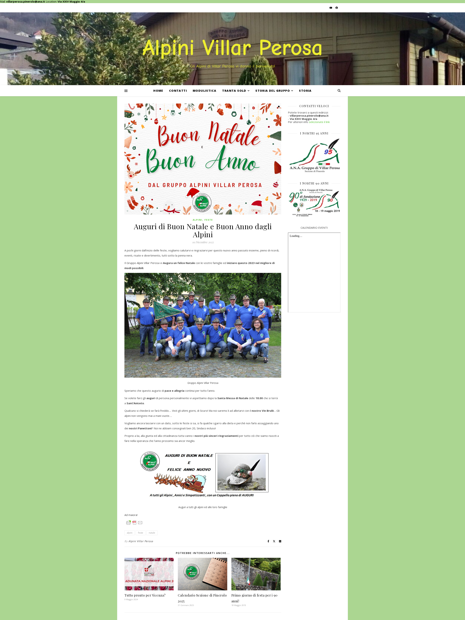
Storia (305, 91)
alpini (129, 532)
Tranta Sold (234, 91)
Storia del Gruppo (272, 91)
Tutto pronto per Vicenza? (145, 595)
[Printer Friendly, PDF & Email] (134, 522)
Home (158, 91)
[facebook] (336, 7)
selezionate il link (319, 122)
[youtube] (331, 7)
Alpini (197, 219)
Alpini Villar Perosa (140, 541)
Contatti (178, 91)
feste (140, 532)
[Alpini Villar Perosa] (232, 48)
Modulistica (204, 91)
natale (152, 532)
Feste (209, 219)
